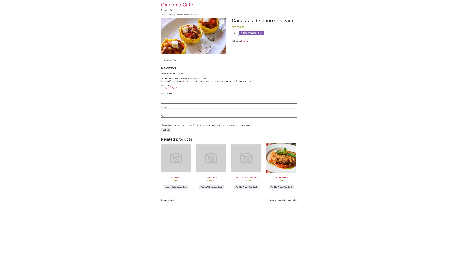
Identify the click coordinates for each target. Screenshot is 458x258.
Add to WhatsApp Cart (251, 33)
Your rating (167, 85)
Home (163, 15)
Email (164, 116)
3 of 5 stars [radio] (169, 88)
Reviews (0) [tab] (170, 60)
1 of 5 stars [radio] (162, 88)
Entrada (171, 15)
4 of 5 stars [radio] (172, 88)
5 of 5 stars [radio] (176, 88)
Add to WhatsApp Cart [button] (176, 187)
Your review (167, 93)
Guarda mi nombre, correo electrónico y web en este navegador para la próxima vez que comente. (208, 125)
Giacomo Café (177, 5)
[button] (222, 22)
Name (164, 107)
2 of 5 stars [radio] (165, 88)
